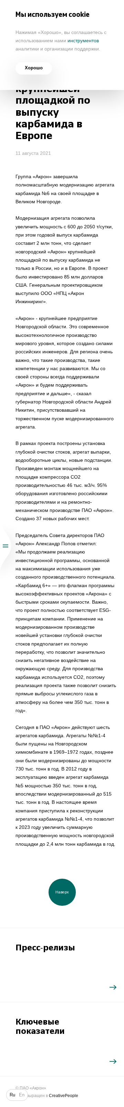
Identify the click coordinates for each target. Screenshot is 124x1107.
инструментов (83, 40)
